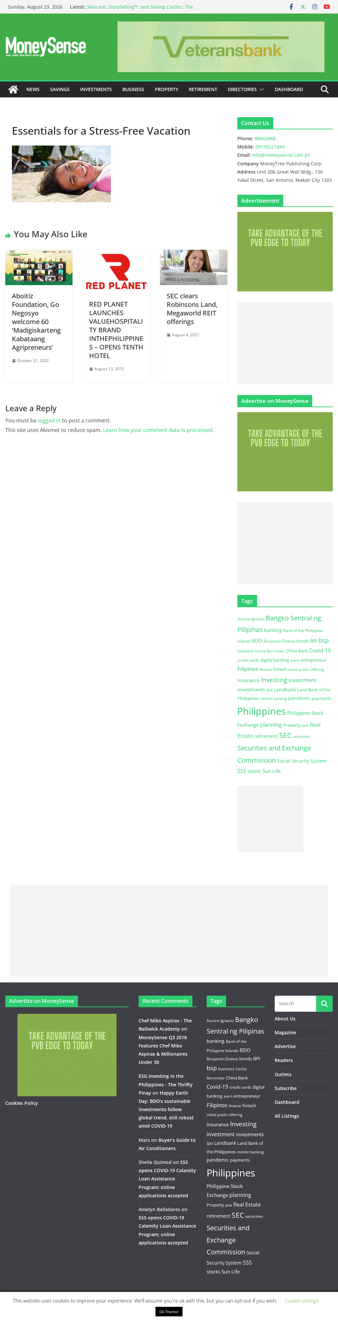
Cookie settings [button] (302, 1300)
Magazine (285, 1032)
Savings (60, 89)
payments (321, 698)
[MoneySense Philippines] (13, 89)
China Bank (297, 651)
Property (166, 89)
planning (271, 724)
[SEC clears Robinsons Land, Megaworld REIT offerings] (193, 254)
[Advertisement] (285, 343)
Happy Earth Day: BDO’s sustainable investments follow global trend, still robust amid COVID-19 (166, 1109)
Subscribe (286, 1088)
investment (302, 680)
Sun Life (271, 771)
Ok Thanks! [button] (169, 1311)
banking (273, 630)
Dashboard (289, 89)
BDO (257, 640)
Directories (242, 89)
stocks (254, 771)
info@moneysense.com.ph (281, 155)
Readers (284, 1060)
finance (265, 669)
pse (305, 725)
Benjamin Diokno (279, 641)
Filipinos (247, 669)
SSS (241, 771)
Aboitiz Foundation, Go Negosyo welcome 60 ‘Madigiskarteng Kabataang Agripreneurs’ (36, 321)
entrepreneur (313, 660)
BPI (313, 641)
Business (133, 89)
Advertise (285, 1046)
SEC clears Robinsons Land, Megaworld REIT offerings (192, 308)
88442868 (265, 138)
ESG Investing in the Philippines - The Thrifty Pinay (166, 1084)
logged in (49, 420)
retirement (266, 736)
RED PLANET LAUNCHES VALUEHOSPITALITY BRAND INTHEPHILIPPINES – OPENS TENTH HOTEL (116, 330)
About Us (285, 1018)
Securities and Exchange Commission (228, 1240)
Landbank (285, 689)
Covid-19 (320, 650)
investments (251, 689)
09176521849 (270, 147)
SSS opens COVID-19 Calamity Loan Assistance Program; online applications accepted (167, 1179)
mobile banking (273, 698)
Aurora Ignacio (250, 619)
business (245, 651)
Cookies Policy (21, 1103)
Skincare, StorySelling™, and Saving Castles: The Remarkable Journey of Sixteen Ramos (140, 10)
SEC (285, 735)
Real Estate (247, 1204)
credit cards (248, 660)
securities (302, 736)
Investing (274, 680)
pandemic (299, 698)
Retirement (203, 89)
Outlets (283, 1074)
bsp (324, 640)
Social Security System (301, 761)
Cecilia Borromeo (270, 651)
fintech (280, 669)
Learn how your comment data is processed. (158, 430)
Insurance (248, 680)
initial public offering (306, 669)
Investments (96, 89)
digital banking (274, 660)
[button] (260, 89)
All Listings (287, 1116)
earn (294, 660)
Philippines (261, 711)
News (33, 89)
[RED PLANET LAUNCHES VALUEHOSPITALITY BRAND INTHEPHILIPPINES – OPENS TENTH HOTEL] (116, 254)
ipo (269, 690)
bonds (302, 641)
